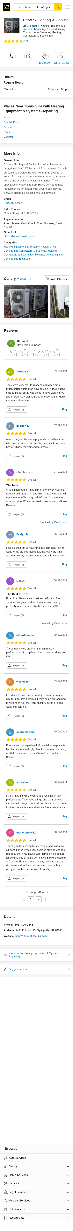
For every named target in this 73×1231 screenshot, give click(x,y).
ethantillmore (25, 635)
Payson (8, 127)
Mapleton (9, 137)
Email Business (13, 202)
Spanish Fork (11, 122)
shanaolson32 (25, 731)
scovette (22, 782)
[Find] (58, 6)
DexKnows (60, 522)
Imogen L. (23, 425)
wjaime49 (22, 681)
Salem (7, 132)
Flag (64, 409)
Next (47, 899)
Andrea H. (22, 371)
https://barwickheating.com (19, 236)
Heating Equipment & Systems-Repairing (27, 246)
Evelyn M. (22, 534)
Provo (7, 117)
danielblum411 (26, 832)
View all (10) (24, 278)
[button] (67, 7)
